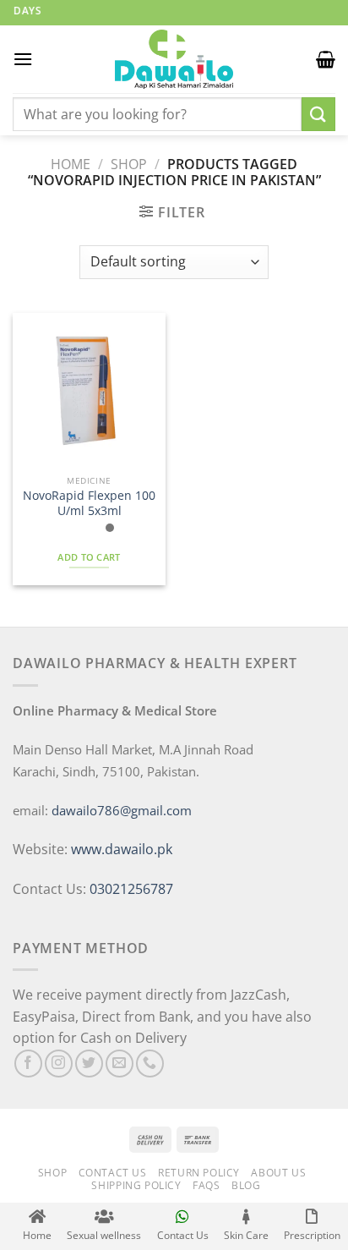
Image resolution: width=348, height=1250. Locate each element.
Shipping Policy (136, 1185)
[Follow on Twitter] (89, 1063)
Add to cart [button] (89, 557)
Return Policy (199, 1172)
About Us (278, 1172)
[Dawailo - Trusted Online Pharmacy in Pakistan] (174, 59)
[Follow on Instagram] (59, 1063)
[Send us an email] (119, 1063)
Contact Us (113, 1172)
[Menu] (23, 58)
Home (70, 164)
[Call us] (150, 1063)
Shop (129, 164)
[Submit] (318, 113)
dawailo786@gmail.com (122, 810)
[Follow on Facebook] (28, 1063)
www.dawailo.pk (120, 849)
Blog (245, 1185)
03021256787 (131, 889)
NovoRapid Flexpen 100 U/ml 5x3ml (89, 503)
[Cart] (325, 59)
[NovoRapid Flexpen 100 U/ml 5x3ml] (89, 389)
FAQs (206, 1185)
